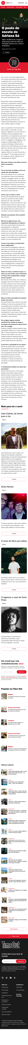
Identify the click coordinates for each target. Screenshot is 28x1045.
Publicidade (19, 987)
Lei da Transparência (7, 1012)
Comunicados (5, 990)
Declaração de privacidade (5, 1001)
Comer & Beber (19, 7)
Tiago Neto (17, 69)
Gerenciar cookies (6, 1014)
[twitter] (15, 978)
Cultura (25, 7)
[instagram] (2, 978)
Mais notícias (14, 929)
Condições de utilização (5, 1008)
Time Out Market (20, 990)
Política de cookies (6, 1004)
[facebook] (10, 978)
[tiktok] (6, 978)
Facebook (19, 140)
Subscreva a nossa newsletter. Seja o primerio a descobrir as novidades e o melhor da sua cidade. (13, 667)
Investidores (5, 993)
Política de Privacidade (11, 677)
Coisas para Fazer (10, 7)
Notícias (3, 7)
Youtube (10, 140)
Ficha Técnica (5, 987)
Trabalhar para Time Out (6, 996)
